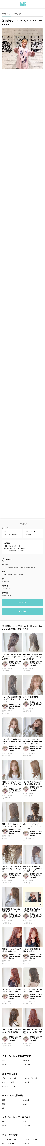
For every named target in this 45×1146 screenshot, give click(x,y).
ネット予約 (22, 627)
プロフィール (6, 14)
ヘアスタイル (17, 14)
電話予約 (22, 636)
